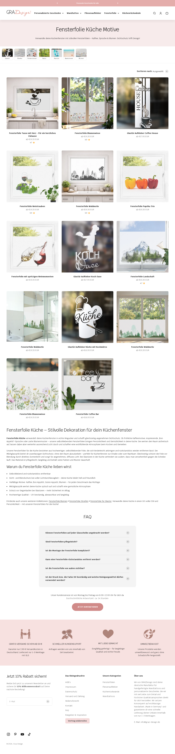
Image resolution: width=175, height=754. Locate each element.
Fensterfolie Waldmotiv (87, 206)
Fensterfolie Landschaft (142, 276)
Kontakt (68, 705)
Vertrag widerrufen (77, 721)
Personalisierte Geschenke (47, 13)
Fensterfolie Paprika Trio (142, 206)
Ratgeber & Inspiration (76, 715)
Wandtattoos (109, 696)
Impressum (70, 687)
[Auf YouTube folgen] (22, 734)
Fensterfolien (109, 682)
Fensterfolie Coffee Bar (87, 414)
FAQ (67, 710)
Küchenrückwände (131, 13)
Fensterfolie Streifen (78, 501)
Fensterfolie (110, 13)
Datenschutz (71, 691)
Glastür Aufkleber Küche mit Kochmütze (87, 347)
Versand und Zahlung (75, 696)
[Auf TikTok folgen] (29, 734)
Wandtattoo (73, 13)
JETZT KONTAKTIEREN (87, 607)
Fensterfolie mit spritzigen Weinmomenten (32, 276)
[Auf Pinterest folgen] (15, 734)
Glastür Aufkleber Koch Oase (87, 276)
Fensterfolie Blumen (58, 501)
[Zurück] (57, 3)
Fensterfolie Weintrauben (32, 206)
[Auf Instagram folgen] (8, 734)
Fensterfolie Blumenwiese (87, 133)
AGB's (68, 682)
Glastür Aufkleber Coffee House (142, 133)
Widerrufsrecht (72, 701)
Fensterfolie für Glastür (101, 501)
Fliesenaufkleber (93, 13)
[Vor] (117, 3)
